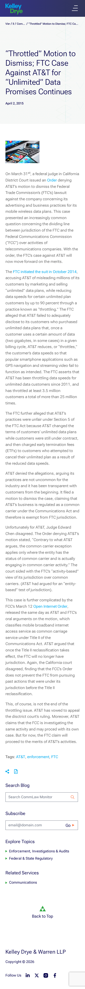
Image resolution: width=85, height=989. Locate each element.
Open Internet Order (50, 606)
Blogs (13, 23)
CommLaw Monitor (21, 23)
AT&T (20, 756)
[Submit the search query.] (72, 797)
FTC (54, 756)
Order (52, 180)
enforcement (38, 756)
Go (68, 825)
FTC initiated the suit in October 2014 (45, 271)
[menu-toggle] (75, 8)
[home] (14, 9)
